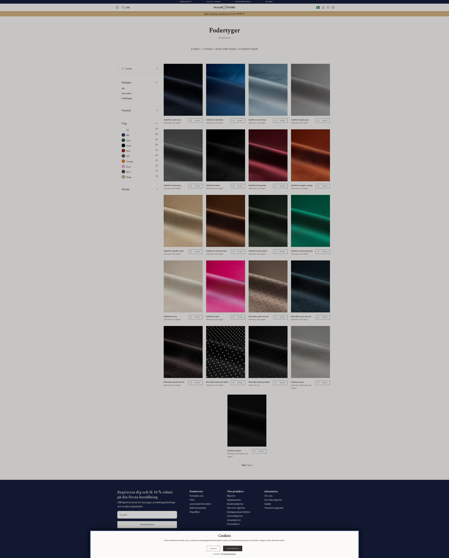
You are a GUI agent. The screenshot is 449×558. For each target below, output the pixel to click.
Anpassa (213, 548)
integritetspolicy (229, 554)
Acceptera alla (232, 548)
